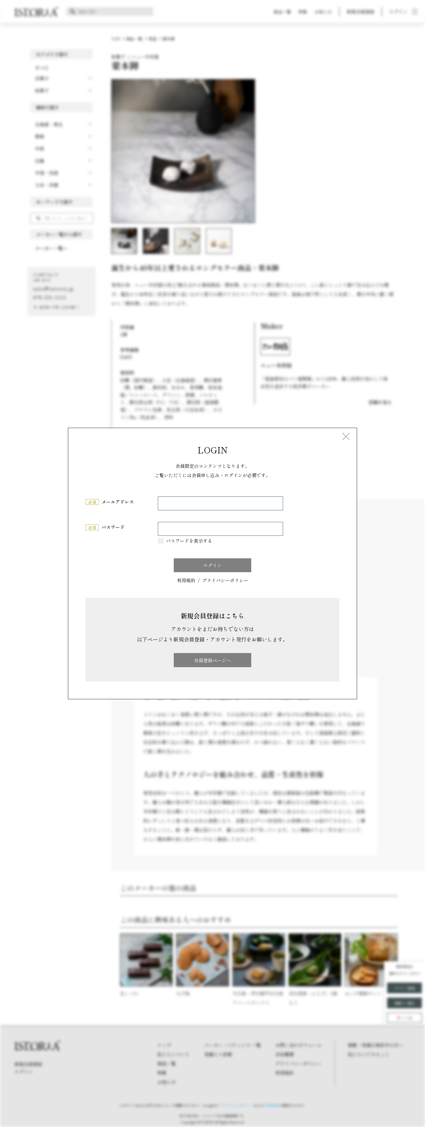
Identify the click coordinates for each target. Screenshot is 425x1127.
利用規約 (186, 580)
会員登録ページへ (212, 660)
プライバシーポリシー (225, 580)
